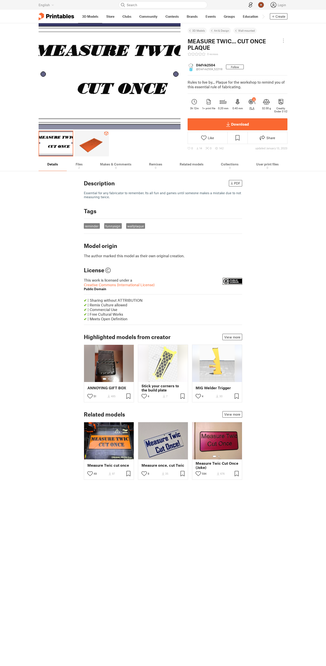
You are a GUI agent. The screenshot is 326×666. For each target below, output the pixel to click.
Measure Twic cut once (108, 465)
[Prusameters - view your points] (261, 5)
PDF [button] (237, 183)
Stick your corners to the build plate (160, 388)
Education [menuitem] (250, 16)
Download (240, 124)
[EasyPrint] (250, 5)
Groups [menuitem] (229, 16)
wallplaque (135, 226)
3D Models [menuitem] (90, 16)
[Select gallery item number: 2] (109, 379)
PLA (251, 108)
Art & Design (221, 30)
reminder (91, 226)
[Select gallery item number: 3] (112, 379)
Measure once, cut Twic (162, 465)
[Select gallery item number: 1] (104, 379)
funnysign (112, 226)
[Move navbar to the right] (263, 16)
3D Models (198, 30)
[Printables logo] (56, 16)
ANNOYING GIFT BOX (106, 388)
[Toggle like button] (90, 396)
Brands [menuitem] (192, 16)
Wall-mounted (246, 30)
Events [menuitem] (211, 16)
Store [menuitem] (110, 16)
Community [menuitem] (148, 16)
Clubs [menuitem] (126, 16)
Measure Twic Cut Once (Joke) (217, 465)
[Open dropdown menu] (283, 40)
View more (232, 337)
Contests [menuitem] (172, 16)
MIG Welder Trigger (213, 388)
